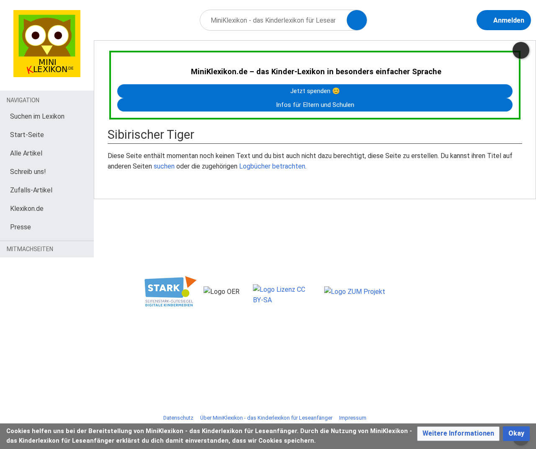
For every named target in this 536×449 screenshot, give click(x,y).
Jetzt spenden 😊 (315, 91)
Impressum (352, 418)
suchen (164, 166)
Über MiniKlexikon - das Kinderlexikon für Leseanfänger (266, 418)
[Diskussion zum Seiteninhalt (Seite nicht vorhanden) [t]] (521, 50)
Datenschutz (178, 418)
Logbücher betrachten (272, 166)
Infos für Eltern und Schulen (315, 105)
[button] (458, 433)
